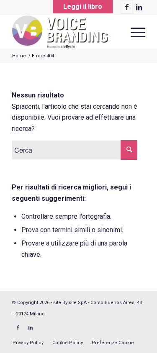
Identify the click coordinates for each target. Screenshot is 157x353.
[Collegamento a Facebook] (127, 6)
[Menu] (133, 32)
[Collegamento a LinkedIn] (139, 7)
